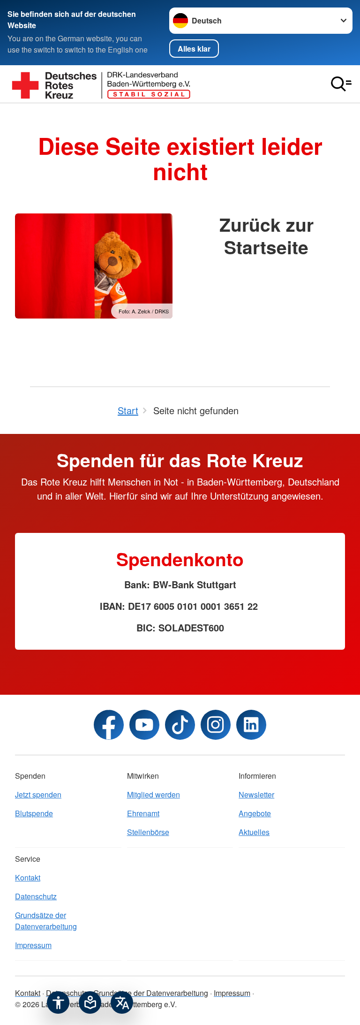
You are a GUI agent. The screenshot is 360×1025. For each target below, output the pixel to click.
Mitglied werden (153, 794)
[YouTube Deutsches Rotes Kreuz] (144, 725)
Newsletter (256, 794)
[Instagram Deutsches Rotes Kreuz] (216, 725)
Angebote (255, 813)
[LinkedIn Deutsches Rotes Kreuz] (251, 725)
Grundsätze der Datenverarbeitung (46, 921)
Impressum (33, 945)
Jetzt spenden (38, 794)
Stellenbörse (148, 832)
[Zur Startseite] (101, 84)
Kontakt (27, 877)
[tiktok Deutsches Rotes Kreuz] (180, 725)
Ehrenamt (143, 813)
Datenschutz (36, 896)
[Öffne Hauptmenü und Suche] (341, 84)
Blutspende (34, 813)
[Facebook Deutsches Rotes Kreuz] (109, 725)
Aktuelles (254, 832)
